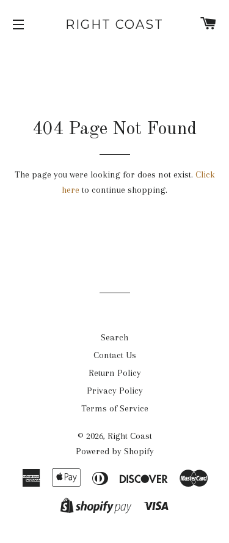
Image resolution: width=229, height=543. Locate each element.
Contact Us (114, 355)
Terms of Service (114, 408)
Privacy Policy (115, 390)
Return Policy (115, 372)
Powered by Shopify (115, 451)
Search (114, 337)
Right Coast (114, 24)
